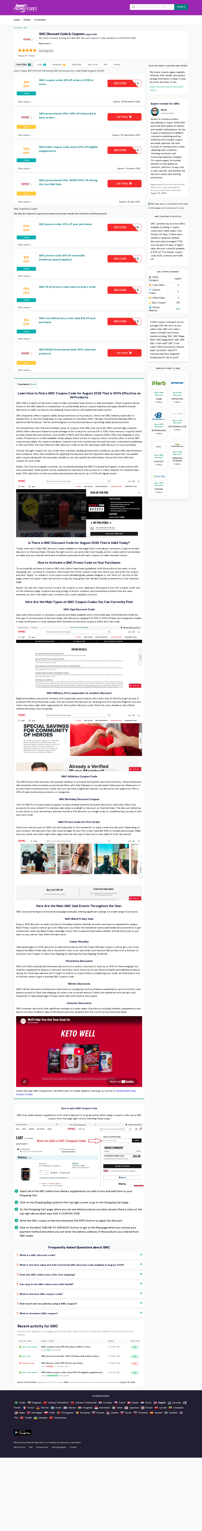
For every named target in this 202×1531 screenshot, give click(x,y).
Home (17, 19)
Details (76, 65)
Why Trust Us (19, 1447)
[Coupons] (25, 7)
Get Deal (123, 116)
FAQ (105, 65)
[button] (28, 39)
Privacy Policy (42, 1447)
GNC (178, 309)
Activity (117, 65)
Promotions (58, 65)
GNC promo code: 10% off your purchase (65, 224)
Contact (73, 1447)
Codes (41, 65)
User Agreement (59, 1447)
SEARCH (181, 7)
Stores (27, 19)
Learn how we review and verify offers (166, 88)
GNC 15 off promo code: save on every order (67, 287)
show (32, 384)
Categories (40, 19)
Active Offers (23, 65)
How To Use (92, 65)
